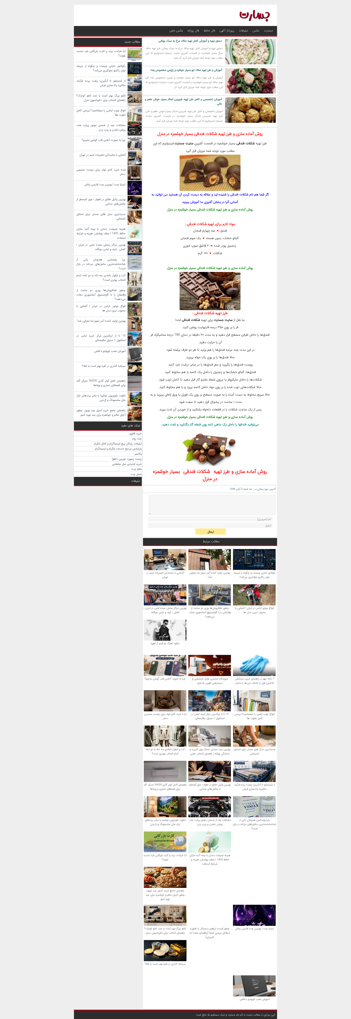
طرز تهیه (211, 313)
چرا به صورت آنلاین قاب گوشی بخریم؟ (165, 679)
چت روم (137, 438)
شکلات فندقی (206, 209)
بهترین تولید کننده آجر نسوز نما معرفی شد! (210, 575)
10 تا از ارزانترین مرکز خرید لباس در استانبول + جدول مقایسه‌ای (210, 716)
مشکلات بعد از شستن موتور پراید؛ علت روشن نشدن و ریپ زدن (210, 822)
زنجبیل (231, 245)
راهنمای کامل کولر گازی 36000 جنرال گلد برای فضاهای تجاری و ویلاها (165, 787)
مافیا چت (136, 469)
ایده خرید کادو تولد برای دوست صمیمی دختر (165, 716)
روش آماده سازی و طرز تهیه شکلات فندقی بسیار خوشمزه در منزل (210, 134)
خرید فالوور (135, 433)
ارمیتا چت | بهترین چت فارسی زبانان (254, 928)
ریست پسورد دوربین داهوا (127, 459)
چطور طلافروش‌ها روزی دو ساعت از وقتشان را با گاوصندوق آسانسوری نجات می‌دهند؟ (210, 612)
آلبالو (236, 238)
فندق (223, 230)
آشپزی (198, 143)
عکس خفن (176, 30)
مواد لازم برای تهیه (211, 224)
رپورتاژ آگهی (227, 30)
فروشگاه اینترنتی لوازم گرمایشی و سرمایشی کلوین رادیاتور (210, 681)
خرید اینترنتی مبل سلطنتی (127, 464)
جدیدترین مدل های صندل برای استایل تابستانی (254, 751)
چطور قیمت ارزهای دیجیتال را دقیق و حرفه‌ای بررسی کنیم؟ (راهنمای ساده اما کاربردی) (210, 932)
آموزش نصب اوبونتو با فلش (255, 999)
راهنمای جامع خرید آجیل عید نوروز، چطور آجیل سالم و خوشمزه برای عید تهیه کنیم (165, 895)
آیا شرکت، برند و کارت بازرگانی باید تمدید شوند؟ (165, 857)
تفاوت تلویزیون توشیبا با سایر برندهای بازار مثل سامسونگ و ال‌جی (165, 822)
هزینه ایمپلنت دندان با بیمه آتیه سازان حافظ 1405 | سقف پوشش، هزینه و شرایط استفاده (209, 859)
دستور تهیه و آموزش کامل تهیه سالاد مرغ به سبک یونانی (190, 41)
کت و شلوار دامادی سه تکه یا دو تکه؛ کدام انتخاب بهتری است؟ (165, 751)
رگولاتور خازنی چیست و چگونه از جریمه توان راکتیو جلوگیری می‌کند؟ (254, 575)
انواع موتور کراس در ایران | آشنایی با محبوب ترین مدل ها (254, 610)
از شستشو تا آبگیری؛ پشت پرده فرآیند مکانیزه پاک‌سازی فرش (254, 787)
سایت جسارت (184, 143)
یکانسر (138, 454)
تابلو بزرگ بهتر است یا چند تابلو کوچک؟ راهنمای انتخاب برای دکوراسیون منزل (165, 930)
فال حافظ (209, 30)
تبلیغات (243, 30)
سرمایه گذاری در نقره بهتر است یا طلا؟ (165, 964)
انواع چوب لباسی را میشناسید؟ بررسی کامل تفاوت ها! (254, 716)
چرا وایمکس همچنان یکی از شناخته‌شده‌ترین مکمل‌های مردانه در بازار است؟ (254, 824)
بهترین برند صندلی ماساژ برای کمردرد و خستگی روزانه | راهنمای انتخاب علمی (210, 751)
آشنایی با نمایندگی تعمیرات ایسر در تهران (165, 575)
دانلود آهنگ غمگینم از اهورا (165, 643)
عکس (255, 30)
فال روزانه (193, 30)
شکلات (250, 143)
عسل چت (136, 474)
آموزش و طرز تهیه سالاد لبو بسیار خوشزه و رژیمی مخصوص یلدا (186, 70)
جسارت (268, 30)
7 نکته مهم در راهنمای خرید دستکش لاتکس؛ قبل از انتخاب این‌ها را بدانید (254, 681)
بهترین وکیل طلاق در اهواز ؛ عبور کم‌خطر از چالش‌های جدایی (210, 787)
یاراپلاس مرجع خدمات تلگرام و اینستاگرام (118, 448)
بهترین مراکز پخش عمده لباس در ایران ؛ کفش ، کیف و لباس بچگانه (165, 610)
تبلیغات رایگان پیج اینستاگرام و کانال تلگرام (118, 443)
